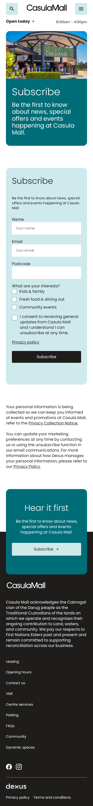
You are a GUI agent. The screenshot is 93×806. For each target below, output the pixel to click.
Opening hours (18, 672)
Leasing (12, 661)
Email (17, 241)
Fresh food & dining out (41, 299)
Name (18, 219)
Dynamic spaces (20, 747)
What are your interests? (36, 286)
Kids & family (32, 291)
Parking (12, 715)
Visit (9, 693)
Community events (38, 307)
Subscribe (46, 357)
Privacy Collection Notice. (53, 423)
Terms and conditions (52, 797)
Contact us (15, 682)
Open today (20, 21)
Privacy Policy (26, 466)
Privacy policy (25, 342)
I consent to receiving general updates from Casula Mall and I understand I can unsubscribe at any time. (49, 325)
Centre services (19, 704)
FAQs (10, 725)
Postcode (21, 264)
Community (16, 736)
